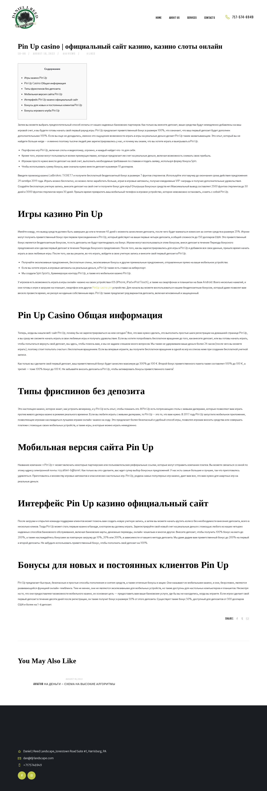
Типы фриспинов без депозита (42, 88)
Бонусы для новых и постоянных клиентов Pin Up (53, 105)
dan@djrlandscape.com (38, 758)
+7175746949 (32, 765)
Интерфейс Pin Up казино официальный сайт (51, 99)
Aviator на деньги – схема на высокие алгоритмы (74, 684)
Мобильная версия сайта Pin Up (43, 94)
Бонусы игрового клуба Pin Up (42, 110)
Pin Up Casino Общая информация (45, 83)
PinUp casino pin (102, 287)
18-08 (22, 53)
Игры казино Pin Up (35, 77)
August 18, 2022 (44, 53)
